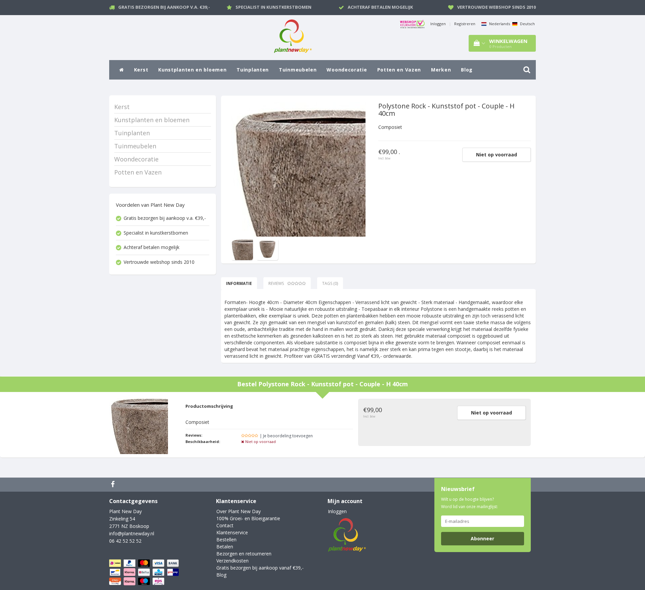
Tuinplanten (252, 69)
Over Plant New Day (238, 511)
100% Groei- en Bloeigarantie (248, 518)
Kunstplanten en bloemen (192, 69)
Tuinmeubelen (297, 69)
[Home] (121, 69)
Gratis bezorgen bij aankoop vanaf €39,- (260, 567)
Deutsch (527, 23)
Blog (467, 69)
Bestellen (226, 539)
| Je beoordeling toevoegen (286, 436)
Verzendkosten (232, 560)
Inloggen (438, 23)
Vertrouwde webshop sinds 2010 (496, 7)
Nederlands (499, 23)
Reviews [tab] (276, 283)
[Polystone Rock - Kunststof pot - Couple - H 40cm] (298, 169)
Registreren (464, 23)
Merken (441, 69)
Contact (224, 525)
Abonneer (482, 538)
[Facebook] (113, 484)
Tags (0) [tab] (330, 283)
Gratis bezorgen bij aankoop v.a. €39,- (164, 7)
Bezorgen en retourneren (243, 553)
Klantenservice (232, 532)
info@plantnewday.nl (131, 533)
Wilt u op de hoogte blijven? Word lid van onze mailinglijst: (469, 502)
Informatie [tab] (239, 283)
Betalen (224, 546)
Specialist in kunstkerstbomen (273, 7)
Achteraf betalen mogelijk (380, 7)
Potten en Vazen (399, 69)
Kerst (141, 69)
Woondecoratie (347, 69)
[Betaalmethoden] (144, 572)
